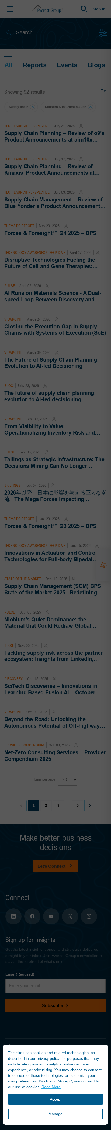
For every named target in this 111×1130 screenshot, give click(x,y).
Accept (55, 1099)
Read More (51, 1087)
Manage (55, 1114)
